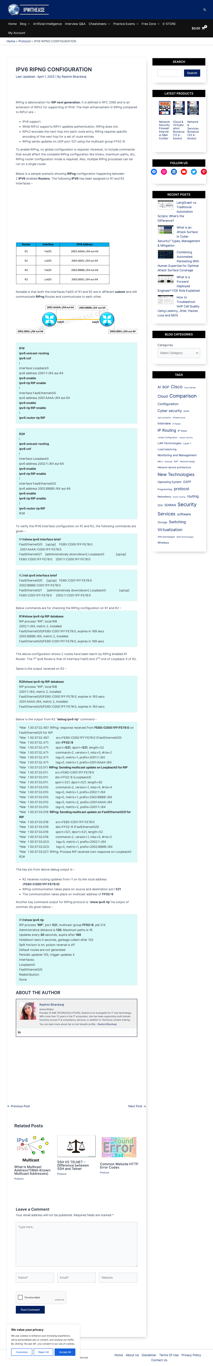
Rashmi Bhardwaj (107, 1024)
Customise (22, 1352)
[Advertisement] (76, 92)
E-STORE (169, 24)
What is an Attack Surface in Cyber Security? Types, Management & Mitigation (179, 236)
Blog (23, 24)
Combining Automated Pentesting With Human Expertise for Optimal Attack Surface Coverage (178, 261)
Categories (165, 345)
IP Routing (167, 430)
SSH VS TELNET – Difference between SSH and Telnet (73, 1165)
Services (166, 513)
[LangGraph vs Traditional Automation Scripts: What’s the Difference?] (166, 204)
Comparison (183, 396)
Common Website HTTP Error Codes (119, 1165)
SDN (160, 505)
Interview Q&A (75, 24)
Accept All (65, 1352)
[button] (204, 10)
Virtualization (170, 529)
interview (164, 423)
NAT (176, 461)
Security (187, 504)
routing (193, 496)
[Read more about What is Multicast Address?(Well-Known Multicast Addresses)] (32, 1148)
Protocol (18, 1178)
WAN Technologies (185, 537)
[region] (43, 1341)
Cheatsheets (97, 24)
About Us (132, 1355)
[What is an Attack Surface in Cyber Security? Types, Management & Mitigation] (166, 229)
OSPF (187, 482)
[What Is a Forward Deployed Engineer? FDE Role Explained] (166, 279)
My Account (16, 33)
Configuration (168, 404)
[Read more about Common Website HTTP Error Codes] (119, 1147)
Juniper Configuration (167, 437)
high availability (164, 418)
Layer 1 (187, 443)
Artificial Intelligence (47, 24)
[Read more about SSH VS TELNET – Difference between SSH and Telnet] (76, 1146)
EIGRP (186, 411)
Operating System (170, 482)
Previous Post (18, 1106)
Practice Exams (124, 24)
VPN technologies (166, 537)
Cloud (163, 396)
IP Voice (182, 430)
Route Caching (179, 497)
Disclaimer (149, 1355)
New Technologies (176, 474)
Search (192, 73)
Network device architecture (174, 467)
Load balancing (167, 449)
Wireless (163, 542)
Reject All (43, 1352)
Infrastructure (179, 417)
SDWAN (170, 505)
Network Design (187, 461)
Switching (177, 522)
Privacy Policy (191, 1355)
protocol (181, 488)
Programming (165, 489)
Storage (162, 522)
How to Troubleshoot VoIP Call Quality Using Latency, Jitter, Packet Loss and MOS (179, 306)
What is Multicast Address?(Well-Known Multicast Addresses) (32, 1170)
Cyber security (170, 411)
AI (159, 387)
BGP (165, 387)
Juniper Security (186, 438)
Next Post (137, 1106)
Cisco (177, 386)
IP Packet (177, 424)
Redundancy (164, 496)
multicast (168, 461)
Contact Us (159, 1360)
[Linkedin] (19, 1032)
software (184, 514)
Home (12, 24)
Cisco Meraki (190, 387)
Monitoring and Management (177, 455)
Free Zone (149, 24)
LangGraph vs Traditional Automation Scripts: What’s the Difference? (177, 211)
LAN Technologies (170, 443)
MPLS (160, 461)
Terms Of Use (169, 1355)
